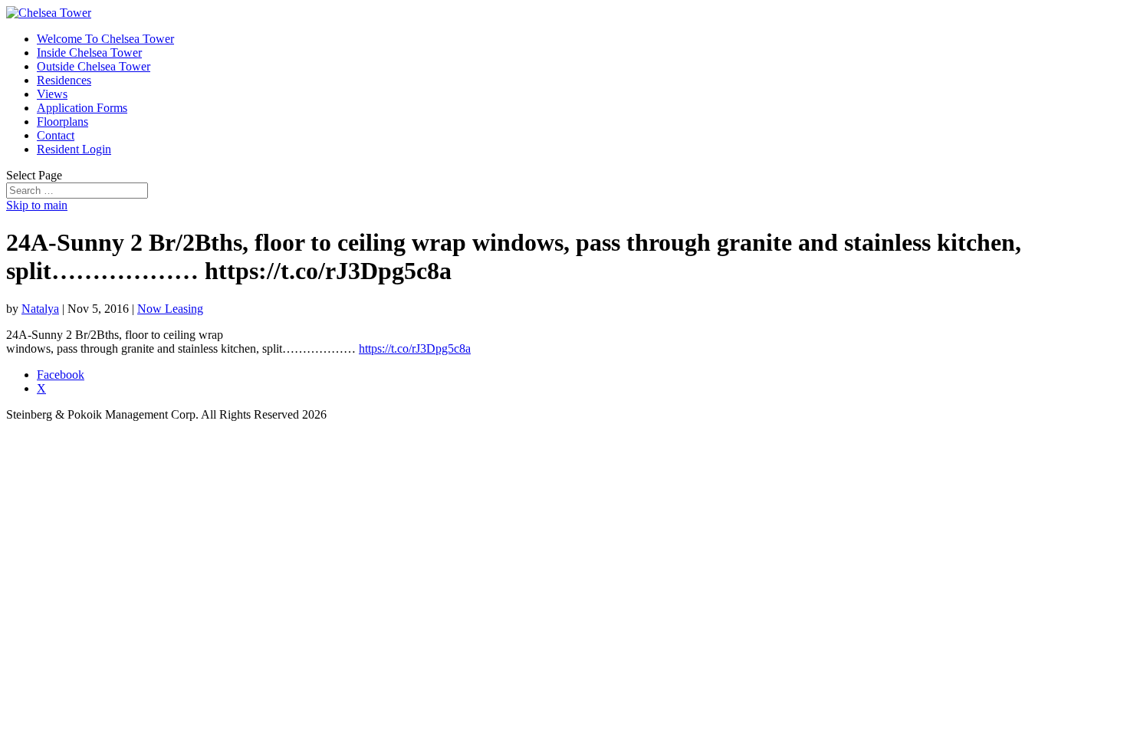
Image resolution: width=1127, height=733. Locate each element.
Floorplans (62, 121)
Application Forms (82, 107)
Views (52, 93)
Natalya (40, 308)
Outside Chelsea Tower (93, 66)
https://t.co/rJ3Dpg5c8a (415, 348)
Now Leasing (170, 308)
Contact (55, 135)
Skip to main (36, 205)
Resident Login (74, 149)
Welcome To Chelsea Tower (105, 38)
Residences (64, 80)
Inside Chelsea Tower (89, 52)
